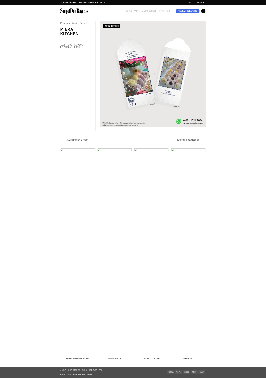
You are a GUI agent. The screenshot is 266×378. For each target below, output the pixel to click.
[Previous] (61, 257)
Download (144, 11)
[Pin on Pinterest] (72, 40)
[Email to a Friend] (69, 40)
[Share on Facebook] (62, 40)
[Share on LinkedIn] (75, 40)
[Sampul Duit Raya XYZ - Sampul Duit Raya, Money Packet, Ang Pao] (79, 11)
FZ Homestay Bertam (77, 140)
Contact (93, 370)
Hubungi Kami (164, 11)
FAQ (101, 370)
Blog (84, 370)
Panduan (128, 11)
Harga (135, 11)
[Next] (205, 257)
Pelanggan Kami (68, 23)
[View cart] (203, 11)
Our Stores (74, 370)
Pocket (83, 23)
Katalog (152, 11)
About (63, 370)
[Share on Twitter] (65, 40)
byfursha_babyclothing (188, 140)
